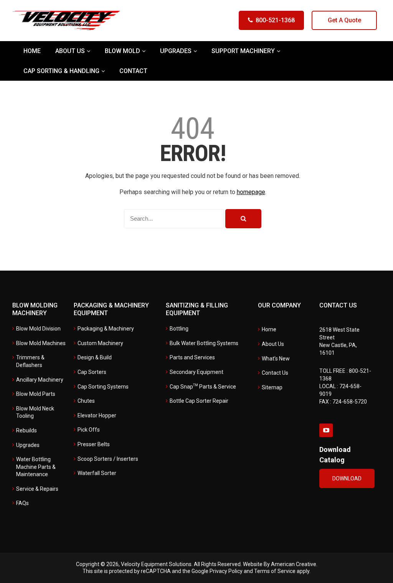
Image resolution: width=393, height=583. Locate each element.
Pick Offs (89, 430)
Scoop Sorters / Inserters (108, 459)
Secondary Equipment (196, 372)
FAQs (22, 503)
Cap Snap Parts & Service (203, 387)
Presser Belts (94, 444)
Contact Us (275, 373)
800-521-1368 (275, 20)
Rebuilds (26, 430)
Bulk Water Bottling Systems (204, 343)
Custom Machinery (100, 343)
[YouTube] (326, 430)
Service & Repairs (37, 489)
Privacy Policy (226, 571)
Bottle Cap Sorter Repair (199, 401)
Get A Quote (344, 20)
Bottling (179, 329)
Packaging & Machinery (106, 329)
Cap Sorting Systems (103, 387)
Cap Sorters (92, 372)
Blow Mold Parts (35, 394)
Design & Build (95, 357)
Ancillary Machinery (39, 380)
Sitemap (272, 387)
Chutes (86, 401)
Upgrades (28, 445)
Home (269, 329)
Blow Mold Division (38, 329)
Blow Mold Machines (41, 343)
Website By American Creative (279, 564)
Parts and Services (192, 357)
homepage (251, 192)
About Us (273, 344)
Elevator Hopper (97, 415)
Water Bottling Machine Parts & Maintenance (36, 466)
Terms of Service (275, 571)
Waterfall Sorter (97, 473)
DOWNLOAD (347, 478)
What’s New (276, 358)
